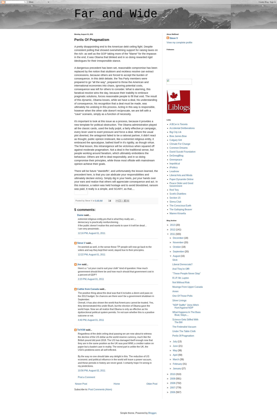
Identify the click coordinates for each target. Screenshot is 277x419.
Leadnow (174, 171)
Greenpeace (176, 159)
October (177, 247)
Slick (174, 260)
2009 (173, 378)
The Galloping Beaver (181, 209)
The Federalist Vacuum (184, 327)
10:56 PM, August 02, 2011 (91, 370)
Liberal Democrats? (182, 264)
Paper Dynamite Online (181, 179)
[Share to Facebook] (125, 200)
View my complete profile (179, 42)
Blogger (152, 413)
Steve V (81, 243)
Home (117, 384)
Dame (80, 215)
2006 (173, 392)
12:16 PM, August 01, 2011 (91, 233)
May (175, 350)
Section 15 (175, 198)
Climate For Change (180, 144)
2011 (173, 234)
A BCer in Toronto (179, 124)
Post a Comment (86, 377)
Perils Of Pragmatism (183, 336)
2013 (173, 225)
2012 (173, 229)
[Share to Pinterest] (128, 200)
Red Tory (174, 190)
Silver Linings (179, 300)
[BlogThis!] (119, 200)
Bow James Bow (178, 136)
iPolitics (174, 167)
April (175, 355)
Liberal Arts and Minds (181, 175)
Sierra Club (175, 201)
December (178, 238)
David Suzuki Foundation (182, 151)
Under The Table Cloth (184, 331)
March (176, 359)
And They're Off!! (180, 269)
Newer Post (81, 384)
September (179, 251)
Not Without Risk (181, 282)
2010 (173, 374)
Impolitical (175, 163)
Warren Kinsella (178, 213)
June (175, 346)
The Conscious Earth (180, 205)
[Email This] (117, 200)
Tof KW (81, 330)
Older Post (151, 384)
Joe (79, 264)
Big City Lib (175, 132)
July (175, 341)
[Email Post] (109, 200)
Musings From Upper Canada (187, 287)
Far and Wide (115, 14)
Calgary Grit (176, 140)
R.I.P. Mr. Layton (180, 278)
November (178, 242)
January (177, 368)
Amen (175, 291)
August (177, 256)
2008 (173, 383)
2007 (173, 387)
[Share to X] (122, 200)
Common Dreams (179, 148)
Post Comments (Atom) (100, 389)
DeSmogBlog (176, 155)
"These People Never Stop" (186, 273)
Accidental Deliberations (182, 128)
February (178, 364)
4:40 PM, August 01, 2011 (91, 320)
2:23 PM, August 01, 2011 (91, 279)
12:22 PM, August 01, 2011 (91, 254)
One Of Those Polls (182, 296)
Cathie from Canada (88, 289)
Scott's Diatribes (178, 194)
